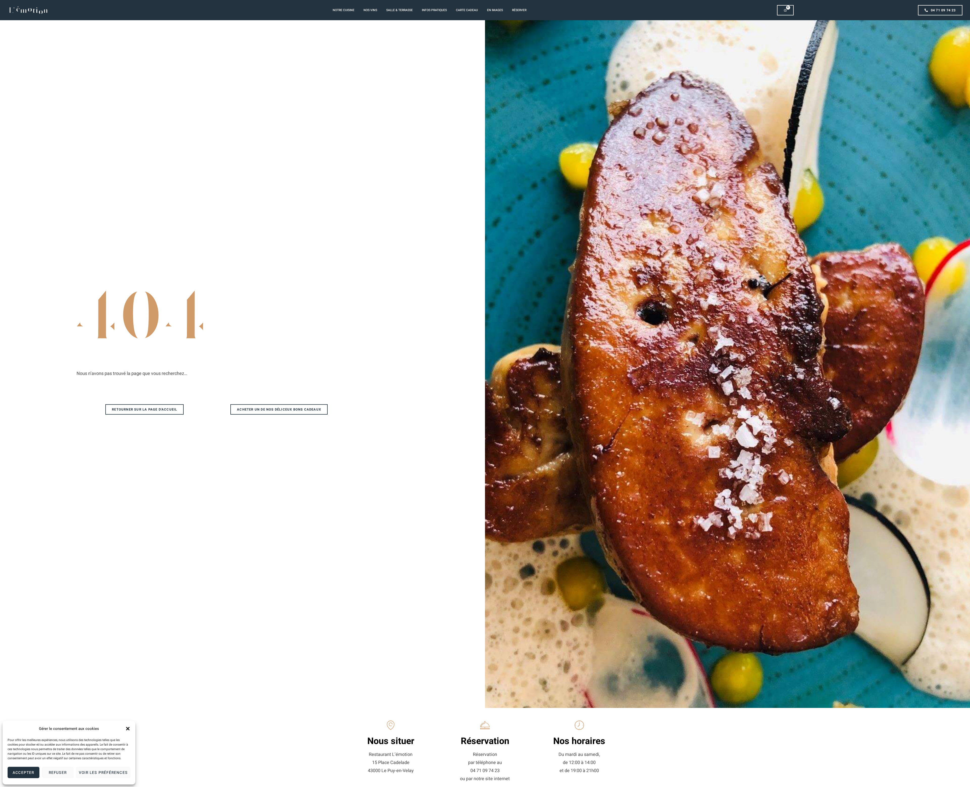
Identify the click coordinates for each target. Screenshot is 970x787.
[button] (127, 728)
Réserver (519, 10)
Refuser (58, 772)
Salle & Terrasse (399, 10)
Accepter (23, 772)
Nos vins (370, 10)
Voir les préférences (103, 772)
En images (495, 10)
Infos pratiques (434, 10)
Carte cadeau (467, 10)
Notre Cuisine (343, 10)
